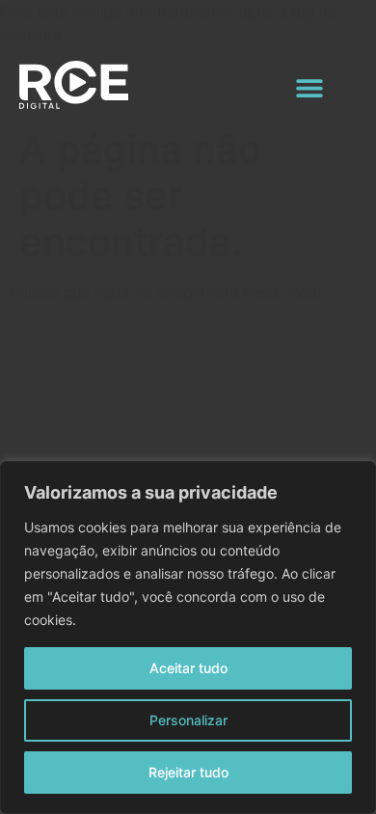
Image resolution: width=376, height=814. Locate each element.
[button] (310, 87)
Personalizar (188, 720)
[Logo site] (73, 85)
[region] (188, 637)
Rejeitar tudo (188, 772)
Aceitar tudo (188, 668)
